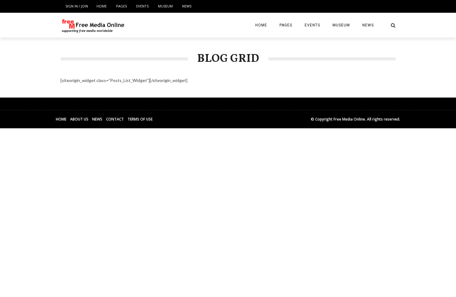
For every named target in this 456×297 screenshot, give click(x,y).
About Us (79, 119)
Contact (115, 119)
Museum (165, 6)
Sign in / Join (76, 6)
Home (101, 6)
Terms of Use (140, 119)
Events (142, 6)
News (186, 6)
